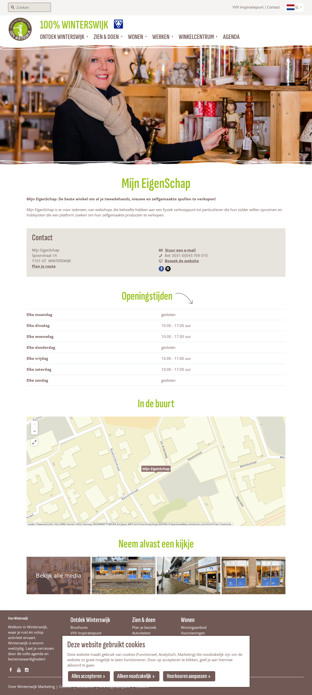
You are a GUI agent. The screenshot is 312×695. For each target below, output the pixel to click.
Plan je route (44, 266)
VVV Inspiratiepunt (248, 7)
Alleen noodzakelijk (134, 676)
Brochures (79, 627)
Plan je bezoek (144, 627)
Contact (273, 7)
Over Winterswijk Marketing (31, 686)
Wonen (188, 620)
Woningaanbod (193, 627)
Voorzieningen (193, 632)
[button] (156, 471)
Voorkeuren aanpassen (187, 676)
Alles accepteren (87, 676)
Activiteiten (141, 632)
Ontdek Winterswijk (90, 620)
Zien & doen (143, 620)
